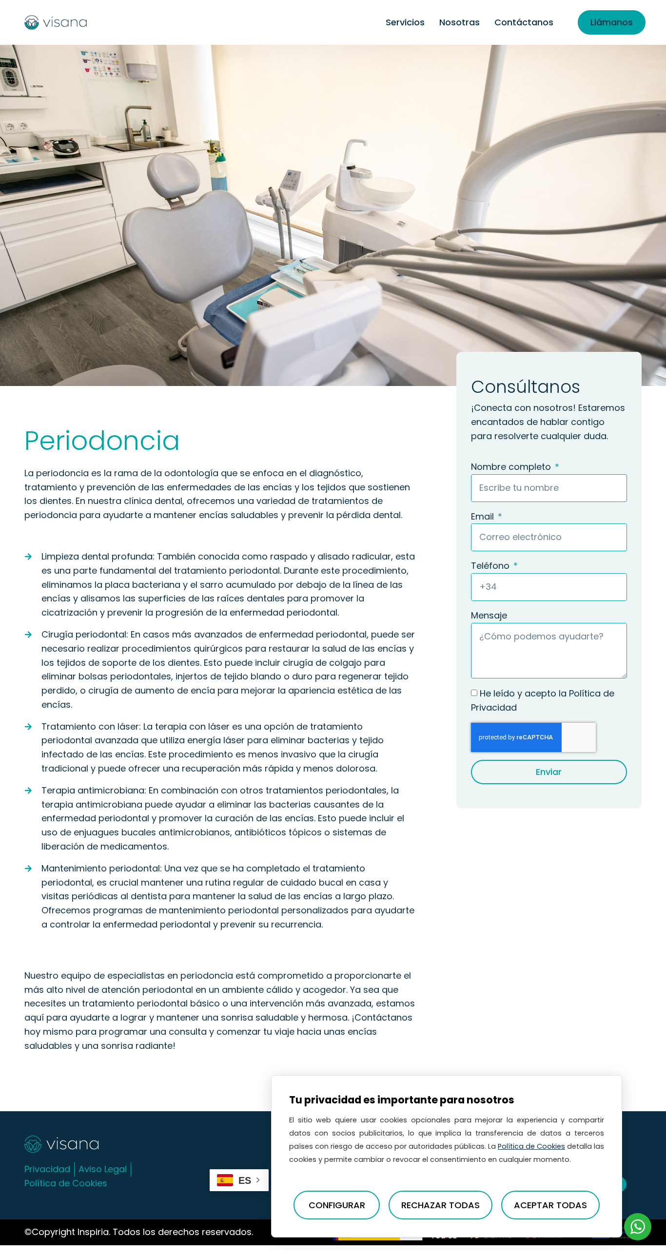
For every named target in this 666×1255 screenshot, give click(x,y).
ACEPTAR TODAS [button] (550, 1205)
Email (483, 516)
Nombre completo (512, 467)
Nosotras (459, 22)
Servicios (405, 22)
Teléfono (491, 566)
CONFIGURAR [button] (337, 1205)
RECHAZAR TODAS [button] (440, 1205)
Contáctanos (523, 22)
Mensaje (489, 615)
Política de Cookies (531, 1146)
